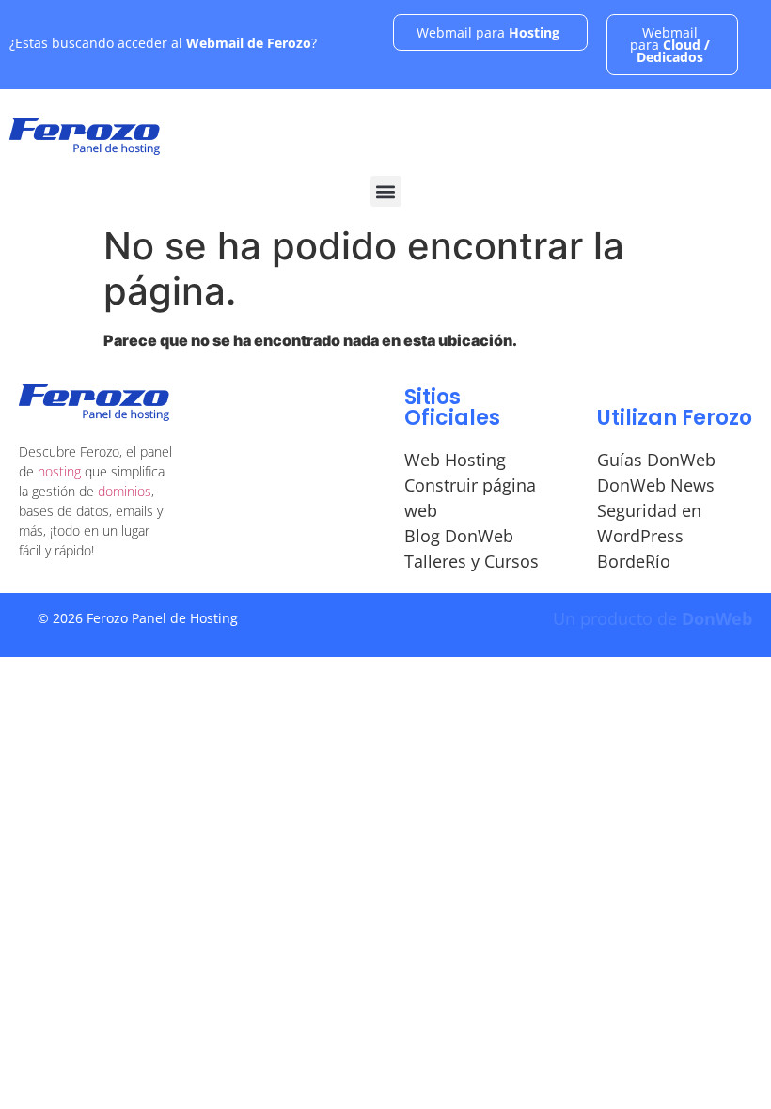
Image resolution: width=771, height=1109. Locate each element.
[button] (385, 191)
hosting (59, 471)
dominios (124, 491)
